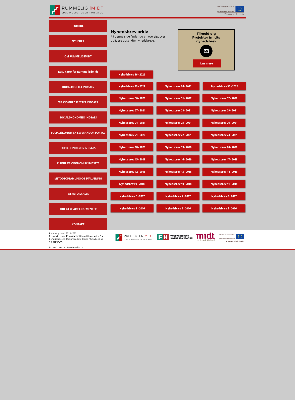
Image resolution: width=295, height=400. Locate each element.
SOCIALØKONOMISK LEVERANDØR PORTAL (78, 133)
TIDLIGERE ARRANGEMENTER (78, 209)
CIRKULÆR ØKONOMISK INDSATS (78, 163)
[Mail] (206, 51)
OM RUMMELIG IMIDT (78, 56)
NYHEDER (78, 41)
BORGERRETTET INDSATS (78, 87)
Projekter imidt (74, 236)
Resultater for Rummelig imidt (78, 71)
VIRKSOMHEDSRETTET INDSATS (78, 102)
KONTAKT (78, 224)
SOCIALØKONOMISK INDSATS (78, 117)
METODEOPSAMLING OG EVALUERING (78, 178)
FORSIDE (78, 26)
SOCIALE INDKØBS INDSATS (78, 148)
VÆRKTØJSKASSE (78, 194)
